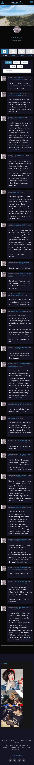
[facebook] (10, 760)
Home (6, 745)
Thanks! (20, 93)
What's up (20, 417)
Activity (5, 55)
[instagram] (19, 760)
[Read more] (14, 150)
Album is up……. (22, 155)
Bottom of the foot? (22, 224)
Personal (8, 62)
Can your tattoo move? (23, 403)
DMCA (20, 749)
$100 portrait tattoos (23, 293)
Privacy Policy (21, 747)
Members (22, 745)
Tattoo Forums (13, 745)
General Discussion (25, 275)
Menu (31, 2)
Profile (13, 55)
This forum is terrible (23, 191)
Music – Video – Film (18, 404)
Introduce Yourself (12, 418)
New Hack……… (21, 77)
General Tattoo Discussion (18, 79)
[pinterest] (24, 760)
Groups (30, 55)
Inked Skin (14, 157)
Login (2, 2)
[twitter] (14, 760)
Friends (22, 55)
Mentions (16, 62)
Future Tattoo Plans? (23, 607)
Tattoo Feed (12, 747)
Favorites (24, 62)
